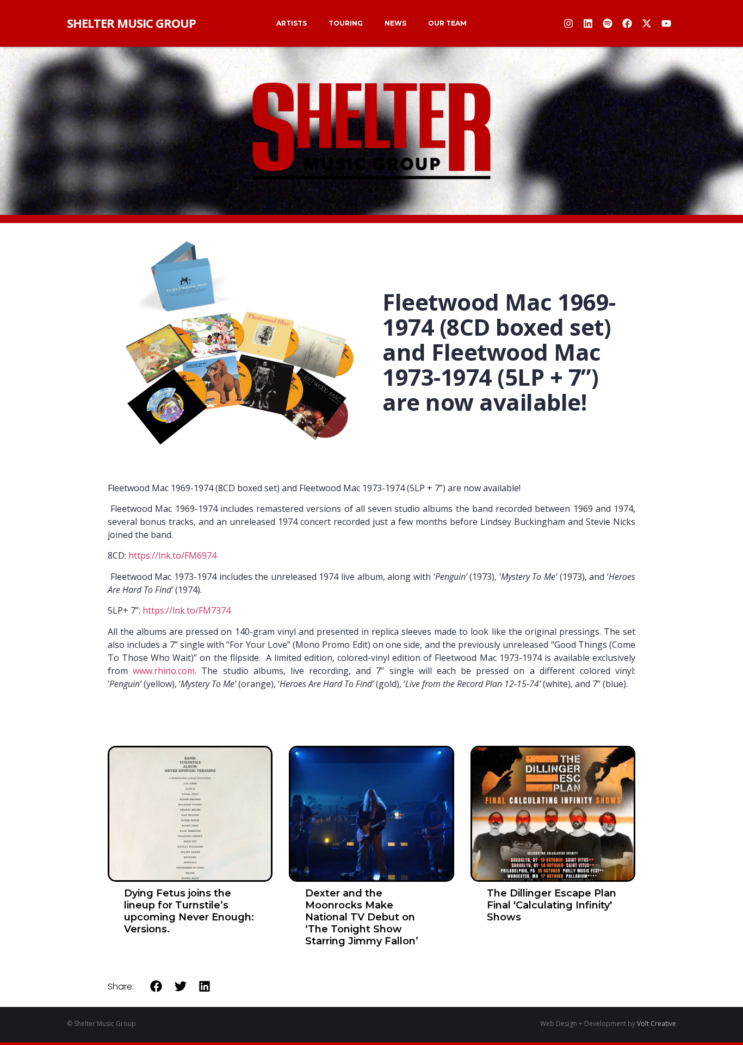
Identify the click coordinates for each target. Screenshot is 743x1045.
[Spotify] (607, 23)
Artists (291, 23)
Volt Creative (656, 1023)
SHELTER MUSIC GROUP (131, 23)
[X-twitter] (647, 23)
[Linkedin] (588, 23)
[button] (156, 986)
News (395, 23)
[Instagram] (568, 23)
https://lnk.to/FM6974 (172, 555)
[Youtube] (666, 23)
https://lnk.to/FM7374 (187, 610)
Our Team (447, 23)
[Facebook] (627, 23)
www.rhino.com (164, 671)
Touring (346, 23)
